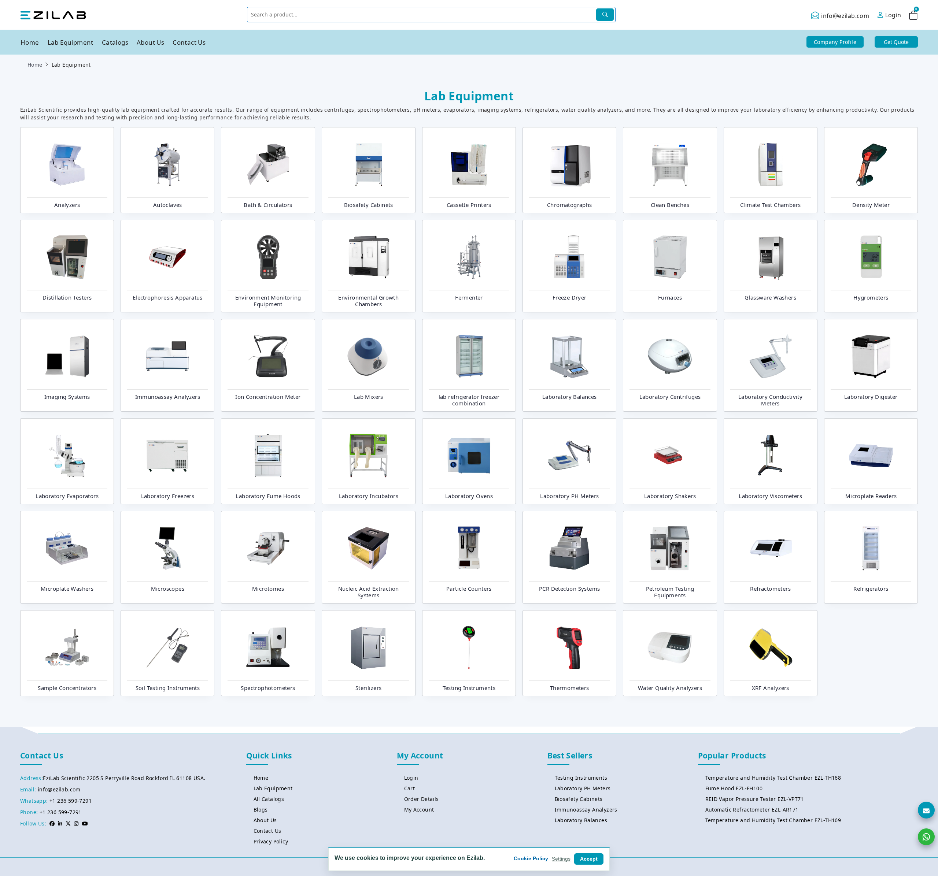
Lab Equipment (70, 42)
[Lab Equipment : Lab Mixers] (369, 356)
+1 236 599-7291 (70, 800)
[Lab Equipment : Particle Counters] (469, 547)
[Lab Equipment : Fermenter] (469, 256)
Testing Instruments (581, 777)
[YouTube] (85, 823)
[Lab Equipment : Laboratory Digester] (871, 356)
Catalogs (115, 42)
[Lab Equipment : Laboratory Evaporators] (67, 455)
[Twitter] (68, 823)
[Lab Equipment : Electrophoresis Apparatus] (167, 256)
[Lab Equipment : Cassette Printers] (469, 164)
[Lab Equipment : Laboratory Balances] (569, 356)
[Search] (605, 14)
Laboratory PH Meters (583, 788)
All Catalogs (269, 798)
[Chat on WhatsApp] (926, 836)
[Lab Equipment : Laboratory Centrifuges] (670, 356)
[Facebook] (52, 823)
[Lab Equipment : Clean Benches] (670, 164)
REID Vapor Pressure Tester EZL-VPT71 (754, 798)
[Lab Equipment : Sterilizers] (369, 647)
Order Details (421, 798)
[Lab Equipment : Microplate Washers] (67, 547)
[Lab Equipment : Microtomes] (268, 547)
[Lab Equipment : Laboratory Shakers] (670, 455)
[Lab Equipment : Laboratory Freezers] (167, 455)
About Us (150, 42)
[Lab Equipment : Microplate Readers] (871, 455)
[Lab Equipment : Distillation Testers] (67, 256)
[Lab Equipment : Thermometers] (569, 647)
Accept (589, 859)
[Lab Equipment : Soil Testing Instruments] (167, 647)
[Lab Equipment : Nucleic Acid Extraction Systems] (369, 547)
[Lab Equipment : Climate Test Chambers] (771, 164)
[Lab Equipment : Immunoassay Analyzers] (167, 356)
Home (30, 42)
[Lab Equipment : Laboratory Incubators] (369, 455)
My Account (419, 809)
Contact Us (189, 42)
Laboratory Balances (581, 820)
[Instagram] (76, 823)
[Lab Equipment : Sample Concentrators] (67, 647)
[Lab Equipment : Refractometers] (771, 547)
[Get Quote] (926, 810)
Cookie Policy (531, 858)
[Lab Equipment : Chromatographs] (569, 164)
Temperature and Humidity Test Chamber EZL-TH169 (773, 820)
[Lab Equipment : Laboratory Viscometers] (771, 455)
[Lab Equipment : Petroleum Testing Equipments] (670, 547)
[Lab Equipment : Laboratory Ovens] (469, 455)
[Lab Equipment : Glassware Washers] (771, 256)
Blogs (261, 809)
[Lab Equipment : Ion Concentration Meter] (268, 356)
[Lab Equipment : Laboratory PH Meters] (569, 455)
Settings (561, 859)
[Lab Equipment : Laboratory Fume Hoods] (268, 455)
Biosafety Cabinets (579, 798)
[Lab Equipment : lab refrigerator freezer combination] (469, 356)
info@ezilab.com (845, 16)
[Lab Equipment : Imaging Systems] (67, 356)
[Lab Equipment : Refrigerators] (871, 547)
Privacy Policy (271, 841)
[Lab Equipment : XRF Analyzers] (771, 647)
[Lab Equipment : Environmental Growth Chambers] (369, 256)
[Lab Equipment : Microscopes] (167, 547)
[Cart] (913, 16)
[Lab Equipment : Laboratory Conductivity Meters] (771, 356)
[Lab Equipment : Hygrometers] (871, 256)
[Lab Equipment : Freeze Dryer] (569, 256)
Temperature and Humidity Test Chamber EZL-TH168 (773, 777)
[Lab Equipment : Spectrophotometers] (268, 647)
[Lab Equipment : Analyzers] (67, 164)
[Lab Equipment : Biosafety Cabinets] (369, 164)
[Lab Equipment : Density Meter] (871, 164)
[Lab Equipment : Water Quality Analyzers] (670, 647)
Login (411, 777)
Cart (409, 788)
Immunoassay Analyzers (586, 809)
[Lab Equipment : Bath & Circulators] (268, 164)
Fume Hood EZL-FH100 (734, 788)
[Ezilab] (53, 15)
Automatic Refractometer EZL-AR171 (752, 809)
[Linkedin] (60, 823)
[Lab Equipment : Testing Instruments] (469, 647)
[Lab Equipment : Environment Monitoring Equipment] (268, 256)
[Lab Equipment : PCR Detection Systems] (569, 547)
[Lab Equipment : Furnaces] (670, 256)
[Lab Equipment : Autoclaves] (167, 164)
